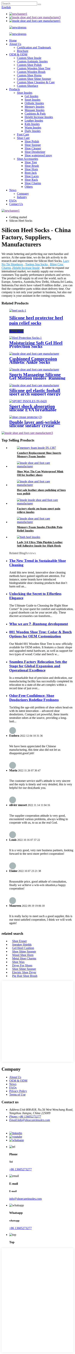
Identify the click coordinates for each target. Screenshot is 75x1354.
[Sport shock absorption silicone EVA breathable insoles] (28, 401)
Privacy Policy (18, 1091)
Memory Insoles (34, 106)
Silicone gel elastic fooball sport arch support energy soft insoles (35, 394)
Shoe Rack (31, 179)
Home (13, 40)
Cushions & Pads (35, 113)
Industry (22, 197)
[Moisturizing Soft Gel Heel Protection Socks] (25, 337)
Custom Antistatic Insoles (32, 61)
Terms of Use (17, 1094)
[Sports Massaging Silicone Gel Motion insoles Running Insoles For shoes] (34, 369)
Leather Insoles (34, 120)
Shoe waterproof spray (38, 155)
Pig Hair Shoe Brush (24, 975)
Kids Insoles (32, 124)
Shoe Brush (32, 165)
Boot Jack (31, 172)
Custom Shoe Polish (29, 64)
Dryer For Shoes (22, 965)
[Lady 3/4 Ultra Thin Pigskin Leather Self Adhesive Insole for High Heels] (28, 537)
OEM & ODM (18, 54)
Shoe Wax (18, 962)
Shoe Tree (31, 162)
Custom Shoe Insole (29, 58)
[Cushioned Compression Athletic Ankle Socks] (34, 353)
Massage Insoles (34, 110)
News (12, 190)
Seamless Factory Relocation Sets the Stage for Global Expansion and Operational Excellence (38, 666)
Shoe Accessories (27, 158)
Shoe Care (23, 138)
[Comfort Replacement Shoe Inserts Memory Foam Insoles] (36, 447)
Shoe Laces (32, 176)
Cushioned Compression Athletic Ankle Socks (33, 360)
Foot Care (23, 134)
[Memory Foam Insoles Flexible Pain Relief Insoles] (41, 522)
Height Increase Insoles (39, 117)
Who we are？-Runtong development (38, 624)
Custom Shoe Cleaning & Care (36, 82)
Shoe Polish (32, 141)
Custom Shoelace (27, 85)
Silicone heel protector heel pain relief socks (36, 320)
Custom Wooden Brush (31, 71)
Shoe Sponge (33, 145)
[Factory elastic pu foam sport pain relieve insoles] (41, 503)
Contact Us (16, 204)
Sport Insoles (32, 99)
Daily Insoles (33, 131)
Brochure (22, 51)
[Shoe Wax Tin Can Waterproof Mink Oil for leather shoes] (41, 466)
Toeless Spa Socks (36, 264)
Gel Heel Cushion (23, 948)
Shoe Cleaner (33, 148)
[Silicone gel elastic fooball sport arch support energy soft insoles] (34, 385)
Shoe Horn (31, 169)
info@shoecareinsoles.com (25, 1198)
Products (14, 89)
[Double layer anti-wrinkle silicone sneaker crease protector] (25, 417)
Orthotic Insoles (34, 103)
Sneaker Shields (22, 944)
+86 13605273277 (20, 1169)
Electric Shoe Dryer (24, 972)
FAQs (13, 200)
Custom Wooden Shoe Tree (33, 68)
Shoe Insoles (24, 92)
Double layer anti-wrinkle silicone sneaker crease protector (34, 426)
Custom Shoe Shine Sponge (34, 78)
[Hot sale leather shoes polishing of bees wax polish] (41, 485)
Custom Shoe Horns (29, 75)
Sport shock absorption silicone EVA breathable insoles (33, 410)
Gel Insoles (31, 96)
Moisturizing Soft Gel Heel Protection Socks (35, 344)
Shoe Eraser (19, 941)
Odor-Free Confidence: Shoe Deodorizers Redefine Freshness (34, 698)
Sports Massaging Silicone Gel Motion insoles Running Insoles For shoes (37, 378)
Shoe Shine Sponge (24, 951)
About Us (15, 44)
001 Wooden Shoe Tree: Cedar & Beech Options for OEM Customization (40, 634)
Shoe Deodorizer (35, 151)
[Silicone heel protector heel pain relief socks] (17, 310)
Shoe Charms (33, 183)
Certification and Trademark (34, 47)
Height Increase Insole (26, 267)
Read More (16, 331)
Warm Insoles (33, 127)
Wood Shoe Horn (22, 955)
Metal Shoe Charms (24, 958)
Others (29, 186)
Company (23, 193)
